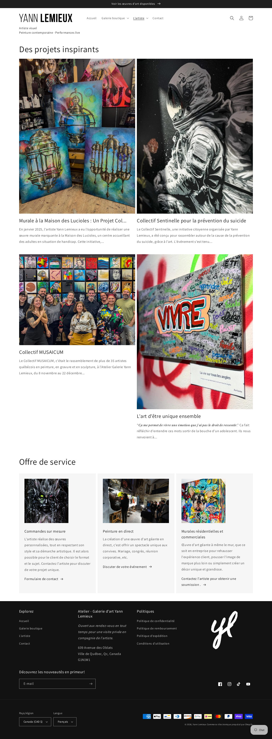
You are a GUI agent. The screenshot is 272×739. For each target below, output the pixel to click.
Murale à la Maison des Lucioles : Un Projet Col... (73, 220)
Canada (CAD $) (33, 721)
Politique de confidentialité (156, 621)
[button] (115, 18)
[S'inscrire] (90, 684)
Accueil (24, 621)
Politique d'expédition (152, 636)
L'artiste (24, 636)
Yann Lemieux (199, 724)
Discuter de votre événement (125, 567)
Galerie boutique (30, 628)
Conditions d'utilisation (153, 643)
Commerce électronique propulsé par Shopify (230, 724)
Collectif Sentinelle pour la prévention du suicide (191, 220)
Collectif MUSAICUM (41, 352)
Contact (24, 643)
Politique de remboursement (157, 628)
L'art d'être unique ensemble (169, 416)
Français (63, 721)
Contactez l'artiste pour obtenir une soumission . (208, 581)
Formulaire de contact (41, 579)
